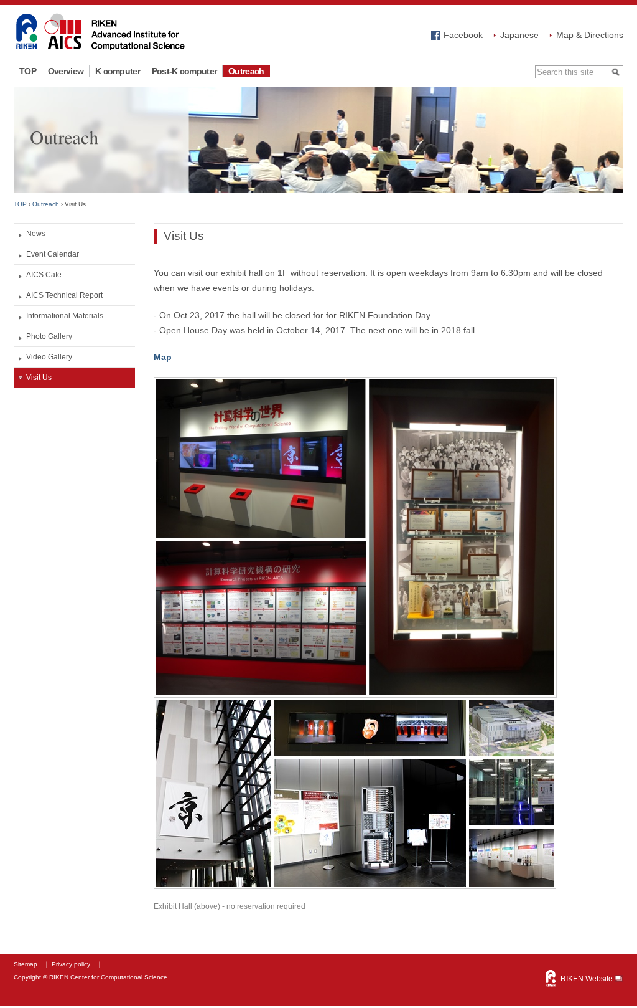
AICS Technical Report (64, 295)
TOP (27, 71)
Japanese (519, 35)
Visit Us (39, 377)
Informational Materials (64, 316)
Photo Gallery (49, 336)
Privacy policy (71, 964)
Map (163, 357)
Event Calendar (52, 254)
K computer (117, 71)
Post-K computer (184, 71)
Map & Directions (589, 35)
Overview (65, 71)
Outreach (246, 71)
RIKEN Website (586, 978)
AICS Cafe (44, 274)
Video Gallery (49, 357)
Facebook (463, 35)
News (35, 233)
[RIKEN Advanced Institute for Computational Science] (100, 49)
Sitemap (25, 964)
